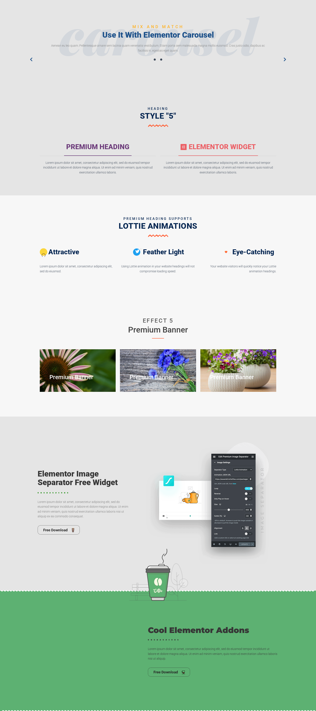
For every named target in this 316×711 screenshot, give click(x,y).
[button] (31, 59)
